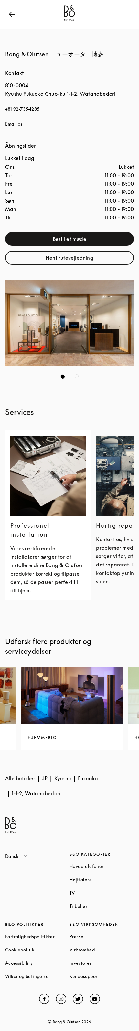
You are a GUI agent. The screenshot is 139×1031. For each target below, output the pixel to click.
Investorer (102, 963)
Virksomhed (102, 949)
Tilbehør (102, 906)
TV (97, 893)
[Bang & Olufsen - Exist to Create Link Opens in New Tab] (69, 21)
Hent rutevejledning (85, 259)
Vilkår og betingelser (37, 976)
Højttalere (102, 879)
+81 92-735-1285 (22, 109)
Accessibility (37, 963)
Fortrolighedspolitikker (37, 936)
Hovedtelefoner (102, 866)
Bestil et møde (89, 240)
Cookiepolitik (37, 949)
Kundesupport (102, 976)
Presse (101, 936)
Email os (14, 124)
